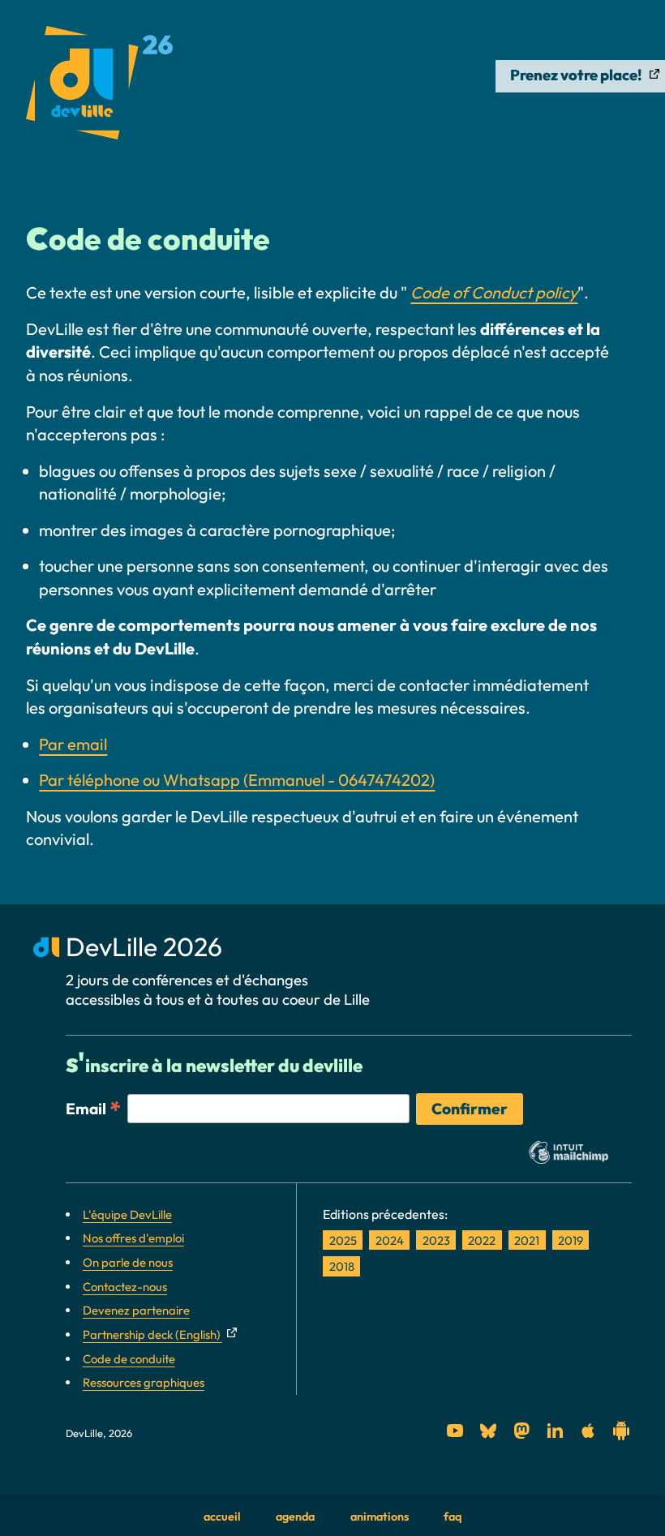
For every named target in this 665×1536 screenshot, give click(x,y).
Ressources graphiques (143, 1382)
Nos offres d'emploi (133, 1238)
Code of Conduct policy (493, 292)
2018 (341, 1266)
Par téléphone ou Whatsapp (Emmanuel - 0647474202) (237, 780)
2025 (343, 1239)
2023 (436, 1239)
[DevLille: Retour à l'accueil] (99, 86)
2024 (389, 1239)
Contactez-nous (125, 1286)
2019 (570, 1239)
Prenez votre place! (577, 74)
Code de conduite (129, 1359)
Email (93, 1108)
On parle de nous (128, 1262)
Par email (73, 744)
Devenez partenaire (136, 1310)
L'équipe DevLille (127, 1214)
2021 (526, 1239)
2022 (482, 1239)
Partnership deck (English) (152, 1334)
